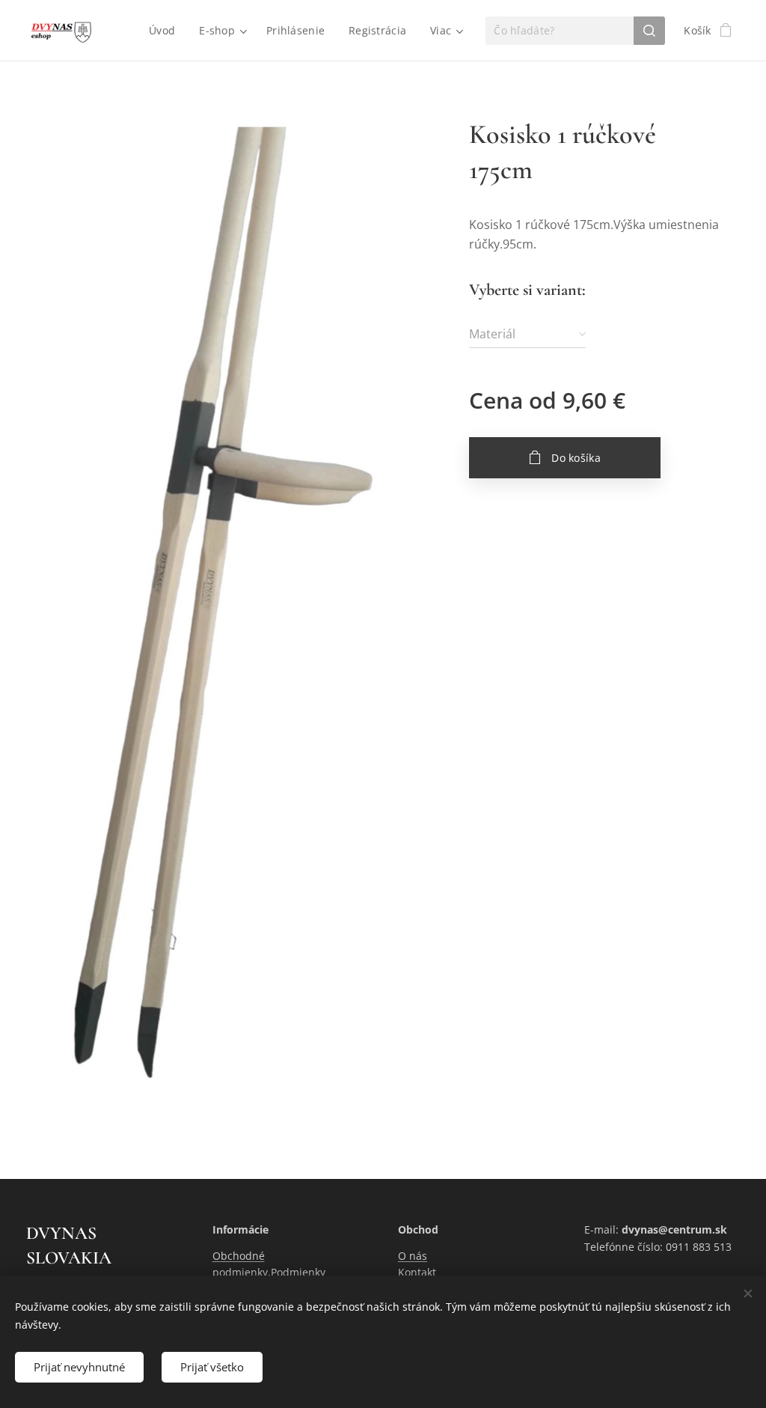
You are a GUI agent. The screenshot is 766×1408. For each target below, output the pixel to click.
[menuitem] (166, 30)
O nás (412, 1256)
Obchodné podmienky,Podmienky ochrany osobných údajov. (277, 1272)
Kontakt (417, 1272)
